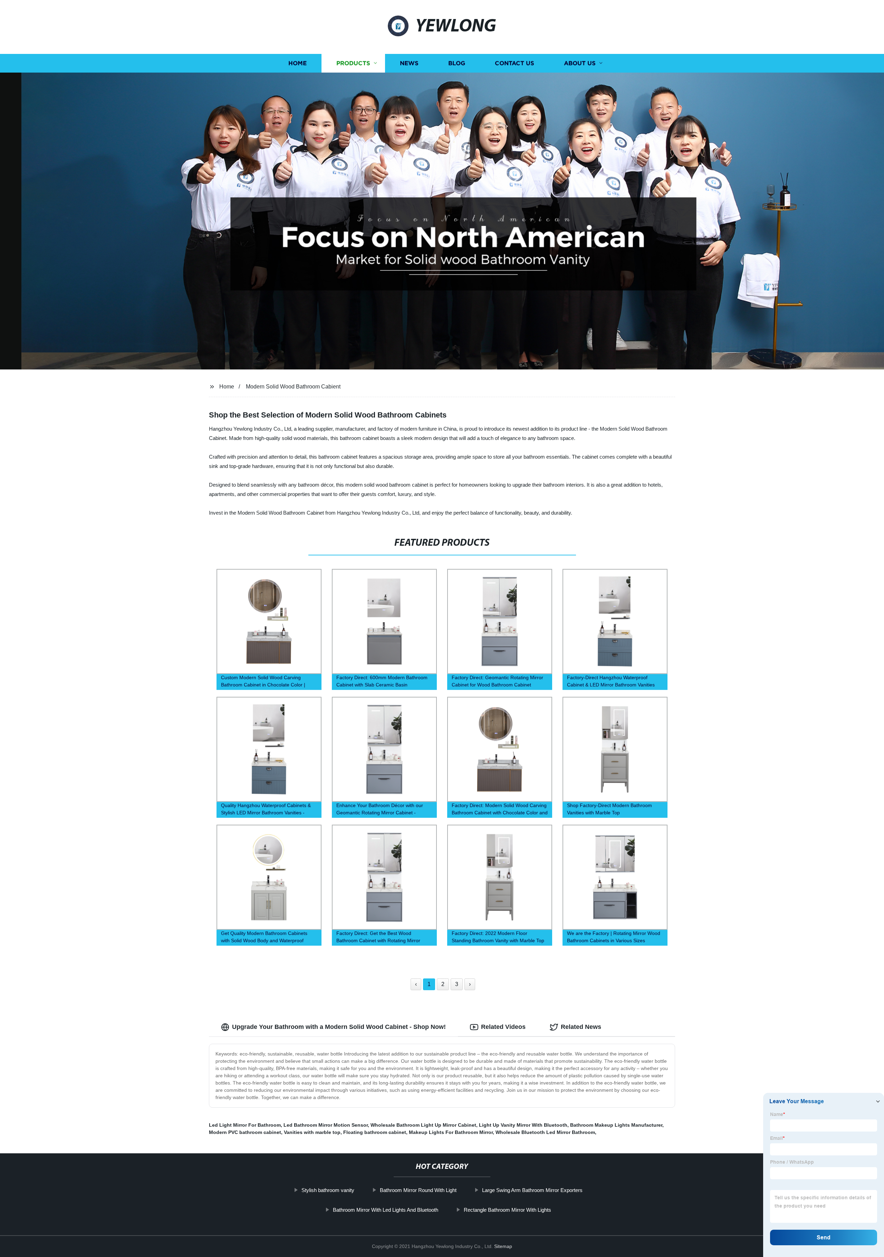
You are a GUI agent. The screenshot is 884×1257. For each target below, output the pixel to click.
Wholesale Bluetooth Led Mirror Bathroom (545, 1132)
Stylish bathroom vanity (327, 1190)
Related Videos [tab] (503, 1026)
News (409, 63)
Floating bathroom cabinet (374, 1132)
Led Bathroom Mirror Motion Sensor (326, 1125)
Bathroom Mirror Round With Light (418, 1190)
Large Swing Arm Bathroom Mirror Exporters (532, 1190)
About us (580, 63)
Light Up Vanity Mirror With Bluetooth (523, 1125)
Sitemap (503, 1246)
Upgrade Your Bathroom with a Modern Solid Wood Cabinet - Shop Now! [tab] (339, 1026)
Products (353, 63)
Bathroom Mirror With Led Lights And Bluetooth (385, 1210)
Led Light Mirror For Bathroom (245, 1125)
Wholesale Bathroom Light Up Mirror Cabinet (423, 1125)
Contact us (514, 63)
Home (297, 63)
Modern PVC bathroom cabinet (245, 1132)
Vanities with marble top (312, 1132)
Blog (456, 63)
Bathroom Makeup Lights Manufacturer (616, 1125)
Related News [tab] (581, 1026)
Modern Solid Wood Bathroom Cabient (293, 387)
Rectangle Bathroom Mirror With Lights (507, 1210)
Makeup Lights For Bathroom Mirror (451, 1132)
